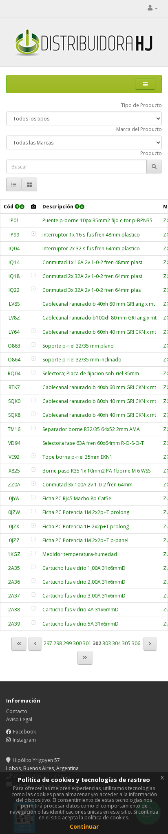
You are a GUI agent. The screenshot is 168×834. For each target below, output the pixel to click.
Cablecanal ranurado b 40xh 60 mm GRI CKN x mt (99, 387)
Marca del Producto (139, 129)
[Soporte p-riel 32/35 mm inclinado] (33, 358)
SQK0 (14, 401)
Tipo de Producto (141, 105)
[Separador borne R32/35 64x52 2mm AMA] (33, 428)
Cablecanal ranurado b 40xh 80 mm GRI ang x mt (98, 303)
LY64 (14, 331)
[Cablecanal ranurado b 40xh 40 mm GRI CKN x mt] (33, 414)
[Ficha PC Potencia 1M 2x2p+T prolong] (33, 511)
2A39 (14, 623)
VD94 (14, 443)
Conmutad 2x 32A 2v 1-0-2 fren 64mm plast (92, 276)
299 (67, 643)
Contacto (16, 711)
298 (57, 643)
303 (106, 643)
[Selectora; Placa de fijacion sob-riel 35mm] (33, 372)
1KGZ (14, 554)
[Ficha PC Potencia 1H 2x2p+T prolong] (33, 525)
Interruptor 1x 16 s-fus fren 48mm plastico (91, 234)
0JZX (14, 526)
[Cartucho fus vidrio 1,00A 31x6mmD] (33, 567)
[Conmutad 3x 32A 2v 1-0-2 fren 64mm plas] (33, 289)
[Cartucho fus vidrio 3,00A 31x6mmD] (33, 594)
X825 (14, 470)
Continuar (84, 826)
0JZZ (14, 540)
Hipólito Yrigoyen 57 (36, 760)
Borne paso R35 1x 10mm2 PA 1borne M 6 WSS (96, 470)
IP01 (14, 220)
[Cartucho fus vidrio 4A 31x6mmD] (33, 608)
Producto (151, 153)
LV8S (14, 303)
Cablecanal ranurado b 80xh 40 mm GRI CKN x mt (99, 401)
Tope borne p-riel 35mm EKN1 (77, 456)
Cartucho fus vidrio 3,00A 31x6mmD (84, 595)
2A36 (14, 581)
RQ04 (14, 373)
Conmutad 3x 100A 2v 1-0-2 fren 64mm (87, 484)
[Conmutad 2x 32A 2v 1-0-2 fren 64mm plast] (33, 275)
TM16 (14, 429)
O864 (14, 359)
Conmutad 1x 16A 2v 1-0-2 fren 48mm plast (92, 262)
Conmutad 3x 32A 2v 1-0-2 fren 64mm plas (91, 290)
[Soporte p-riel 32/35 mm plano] (33, 344)
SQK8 (14, 415)
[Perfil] (153, 7)
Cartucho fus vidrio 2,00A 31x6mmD (84, 581)
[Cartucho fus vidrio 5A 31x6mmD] (33, 622)
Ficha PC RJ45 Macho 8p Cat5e (76, 498)
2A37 (14, 595)
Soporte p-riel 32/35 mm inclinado (82, 359)
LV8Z (14, 317)
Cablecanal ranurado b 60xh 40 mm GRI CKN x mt (99, 331)
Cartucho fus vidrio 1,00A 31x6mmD (84, 568)
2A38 (14, 609)
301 (87, 643)
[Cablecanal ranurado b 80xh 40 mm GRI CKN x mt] (33, 400)
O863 (14, 345)
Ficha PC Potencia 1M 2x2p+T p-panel (85, 540)
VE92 (14, 456)
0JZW (14, 512)
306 (136, 643)
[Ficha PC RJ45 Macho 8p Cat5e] (33, 497)
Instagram (24, 739)
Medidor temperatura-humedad (79, 554)
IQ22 (14, 290)
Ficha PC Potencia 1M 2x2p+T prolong (85, 512)
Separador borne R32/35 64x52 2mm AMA (91, 429)
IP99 (14, 234)
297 (48, 643)
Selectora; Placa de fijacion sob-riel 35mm (90, 373)
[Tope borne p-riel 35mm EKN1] (33, 455)
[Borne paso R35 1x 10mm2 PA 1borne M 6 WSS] (33, 469)
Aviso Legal (19, 719)
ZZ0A (14, 484)
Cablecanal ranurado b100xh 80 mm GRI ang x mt (99, 317)
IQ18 (14, 276)
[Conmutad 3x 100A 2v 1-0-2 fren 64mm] (33, 483)
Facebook (24, 731)
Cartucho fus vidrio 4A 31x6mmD (80, 609)
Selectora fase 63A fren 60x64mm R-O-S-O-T (93, 443)
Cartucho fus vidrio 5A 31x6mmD (80, 623)
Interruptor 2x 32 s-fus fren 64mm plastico (91, 248)
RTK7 (14, 387)
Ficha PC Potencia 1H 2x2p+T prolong (85, 526)
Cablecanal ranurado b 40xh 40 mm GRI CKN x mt (99, 415)
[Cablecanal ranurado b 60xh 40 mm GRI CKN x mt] (33, 330)
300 (77, 643)
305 (126, 643)
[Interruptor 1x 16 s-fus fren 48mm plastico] (33, 233)
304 (116, 643)
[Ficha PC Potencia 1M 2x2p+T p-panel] (33, 539)
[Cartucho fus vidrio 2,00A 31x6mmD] (33, 580)
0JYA (14, 498)
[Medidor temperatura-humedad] (33, 553)
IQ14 (14, 262)
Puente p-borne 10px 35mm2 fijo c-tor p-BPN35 (97, 220)
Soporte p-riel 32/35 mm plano (78, 345)
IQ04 (14, 248)
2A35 (14, 568)
